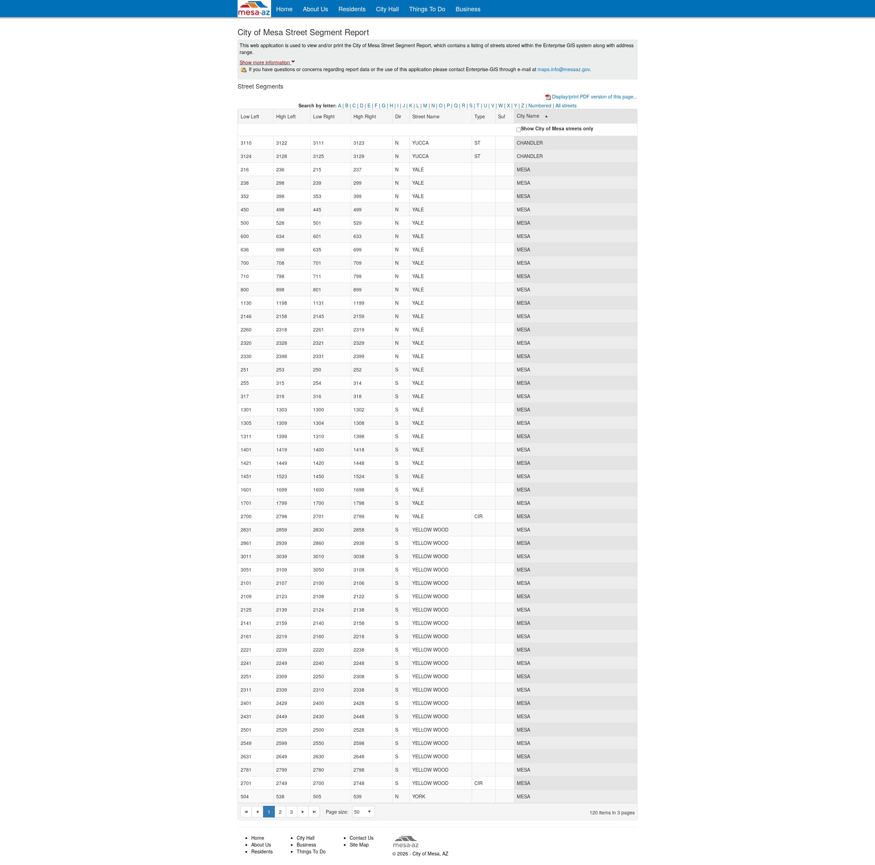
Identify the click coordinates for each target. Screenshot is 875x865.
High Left (286, 116)
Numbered (539, 105)
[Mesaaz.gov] (254, 8)
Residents (352, 8)
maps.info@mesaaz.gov (564, 69)
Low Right (324, 116)
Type (479, 116)
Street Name (426, 116)
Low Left (250, 116)
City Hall (387, 8)
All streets (566, 105)
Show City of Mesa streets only (557, 128)
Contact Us (362, 837)
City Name (528, 115)
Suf (501, 116)
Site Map (359, 844)
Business (468, 8)
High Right (364, 116)
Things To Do (427, 8)
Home (284, 8)
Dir (398, 116)
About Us (315, 8)
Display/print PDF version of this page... (594, 96)
